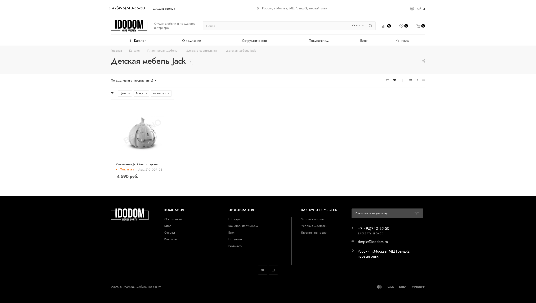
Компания (174, 209)
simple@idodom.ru (373, 241)
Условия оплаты (312, 219)
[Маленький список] (387, 80)
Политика (235, 239)
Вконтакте (262, 270)
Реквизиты (235, 245)
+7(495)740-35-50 (128, 8)
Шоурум (234, 219)
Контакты (170, 239)
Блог (167, 225)
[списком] (417, 80)
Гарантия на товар (314, 232)
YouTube (273, 270)
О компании (173, 219)
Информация (241, 209)
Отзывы (169, 232)
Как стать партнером (243, 225)
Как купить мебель (319, 209)
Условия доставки (314, 225)
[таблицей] (423, 80)
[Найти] (370, 25)
